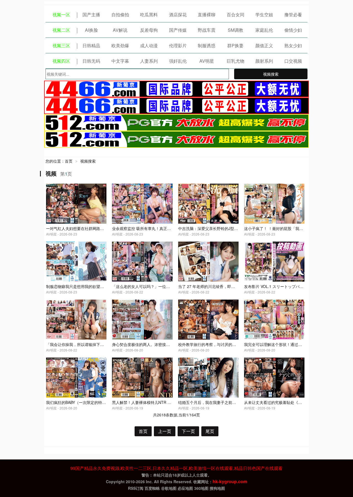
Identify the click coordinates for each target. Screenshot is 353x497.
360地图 (201, 488)
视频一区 (61, 14)
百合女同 (235, 14)
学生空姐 (264, 14)
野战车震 (206, 30)
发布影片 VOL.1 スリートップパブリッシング (283, 286)
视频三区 (61, 45)
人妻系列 (149, 61)
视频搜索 (271, 74)
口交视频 (293, 61)
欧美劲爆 (120, 45)
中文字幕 (120, 61)
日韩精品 (91, 45)
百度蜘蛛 (152, 488)
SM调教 (235, 30)
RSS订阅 (135, 488)
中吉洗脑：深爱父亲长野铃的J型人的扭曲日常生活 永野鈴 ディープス (238, 228)
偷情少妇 (293, 30)
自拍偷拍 (120, 14)
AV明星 (206, 61)
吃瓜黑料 (149, 14)
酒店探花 (178, 14)
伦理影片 (178, 45)
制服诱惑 (206, 45)
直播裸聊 (206, 14)
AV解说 (120, 30)
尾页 (209, 431)
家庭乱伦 (264, 30)
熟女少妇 (293, 45)
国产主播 (91, 14)
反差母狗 (149, 30)
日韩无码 (91, 61)
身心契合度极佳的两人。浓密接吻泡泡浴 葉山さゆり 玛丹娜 (163, 344)
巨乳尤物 (235, 61)
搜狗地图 (217, 488)
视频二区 (61, 30)
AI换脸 (91, 30)
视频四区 (61, 61)
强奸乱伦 (178, 61)
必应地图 (185, 488)
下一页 (188, 431)
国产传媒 (178, 30)
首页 (69, 161)
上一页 (164, 431)
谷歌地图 (168, 488)
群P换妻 (235, 45)
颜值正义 (264, 45)
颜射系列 (264, 61)
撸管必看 (293, 14)
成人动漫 (149, 45)
